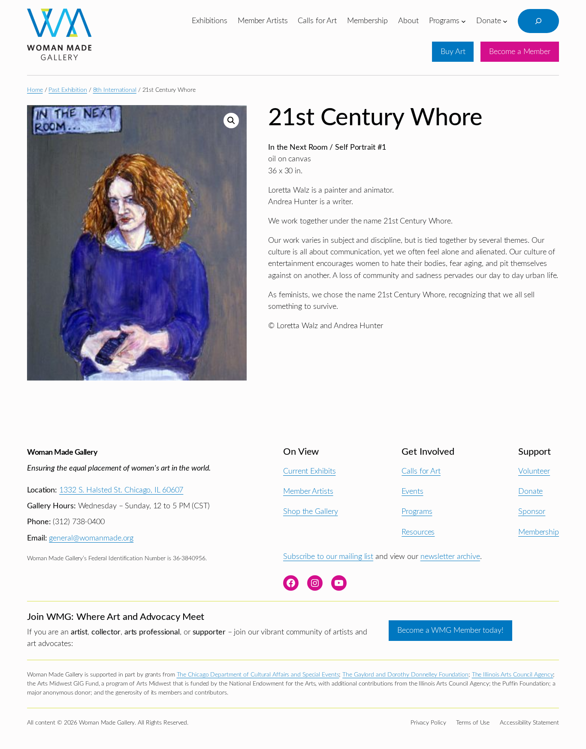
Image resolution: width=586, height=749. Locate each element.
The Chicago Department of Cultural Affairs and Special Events (258, 675)
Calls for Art (421, 471)
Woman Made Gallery (62, 452)
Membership (538, 532)
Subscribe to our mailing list (328, 557)
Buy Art (453, 52)
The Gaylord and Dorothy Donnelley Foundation (405, 675)
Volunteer (534, 471)
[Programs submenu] (463, 20)
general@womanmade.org (91, 538)
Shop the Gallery (310, 511)
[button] (231, 120)
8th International (114, 90)
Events (412, 491)
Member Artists (308, 491)
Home (35, 90)
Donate (530, 491)
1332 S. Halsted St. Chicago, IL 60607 (121, 490)
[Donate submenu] (505, 20)
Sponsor (531, 511)
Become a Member (519, 52)
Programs (417, 511)
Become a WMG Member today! (450, 630)
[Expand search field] (538, 21)
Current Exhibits (309, 471)
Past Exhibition (67, 90)
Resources (418, 532)
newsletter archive (450, 557)
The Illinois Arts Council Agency (512, 675)
